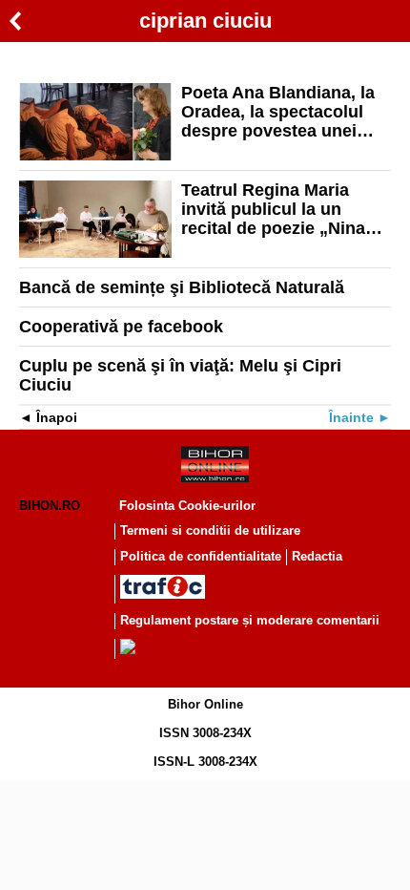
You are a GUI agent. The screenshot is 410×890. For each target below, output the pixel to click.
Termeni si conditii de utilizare (210, 530)
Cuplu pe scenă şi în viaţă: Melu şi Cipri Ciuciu (180, 375)
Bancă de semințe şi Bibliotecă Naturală (181, 287)
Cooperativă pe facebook (121, 326)
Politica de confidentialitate (200, 556)
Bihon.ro (49, 505)
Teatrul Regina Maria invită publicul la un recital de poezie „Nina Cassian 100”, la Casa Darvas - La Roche (273, 209)
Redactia (317, 556)
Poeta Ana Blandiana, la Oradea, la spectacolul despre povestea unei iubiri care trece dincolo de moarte (278, 111)
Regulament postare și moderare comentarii (249, 620)
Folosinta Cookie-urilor (187, 505)
